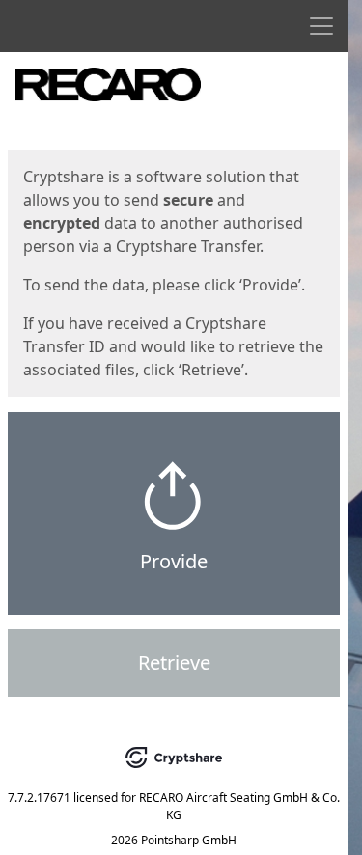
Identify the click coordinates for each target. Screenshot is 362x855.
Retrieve (174, 662)
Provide (174, 561)
